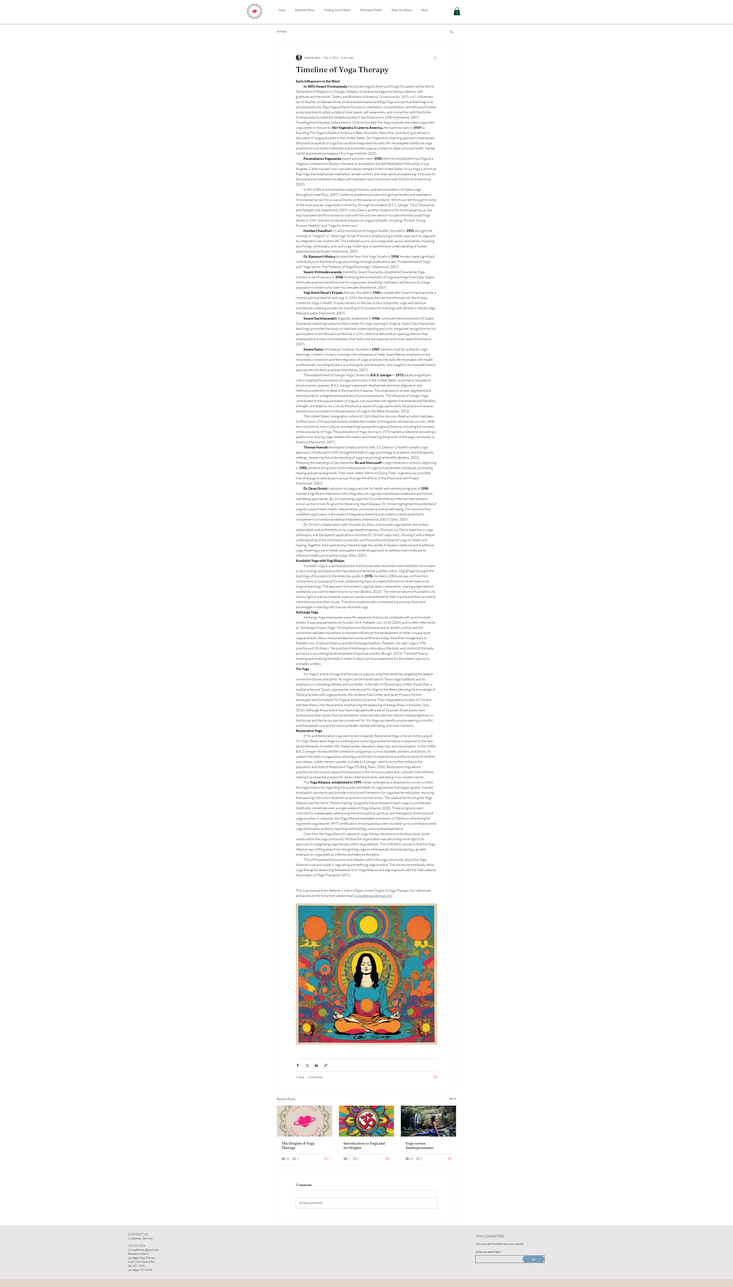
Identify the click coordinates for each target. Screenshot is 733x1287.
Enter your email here (488, 1252)
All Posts (282, 31)
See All (452, 1098)
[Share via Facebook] (297, 1065)
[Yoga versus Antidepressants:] (428, 1121)
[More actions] (435, 57)
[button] (457, 11)
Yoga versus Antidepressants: (419, 1145)
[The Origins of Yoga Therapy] (304, 1121)
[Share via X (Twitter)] (307, 1065)
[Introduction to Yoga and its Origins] (366, 1121)
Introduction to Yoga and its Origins (364, 1145)
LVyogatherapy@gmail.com (143, 1249)
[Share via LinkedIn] (316, 1065)
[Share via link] (326, 1065)
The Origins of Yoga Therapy (298, 1145)
